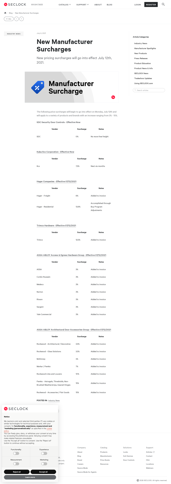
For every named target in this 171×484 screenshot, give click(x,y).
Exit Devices (128, 456)
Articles (149, 452)
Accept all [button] (43, 472)
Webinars (149, 468)
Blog (109, 4)
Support (81, 4)
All (11, 19)
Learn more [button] (30, 477)
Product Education (142, 63)
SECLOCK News (141, 73)
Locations (150, 464)
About (98, 4)
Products (103, 452)
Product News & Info (143, 68)
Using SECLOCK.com (143, 83)
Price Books (105, 460)
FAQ (147, 460)
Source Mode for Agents (87, 472)
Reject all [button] (17, 472)
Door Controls (128, 460)
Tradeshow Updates (143, 78)
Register (151, 4)
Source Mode (82, 468)
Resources (104, 464)
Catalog (63, 4)
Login (137, 4)
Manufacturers (106, 456)
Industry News (14, 34)
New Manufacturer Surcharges (27, 13)
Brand (79, 460)
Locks (125, 452)
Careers (80, 464)
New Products (140, 53)
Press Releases (141, 58)
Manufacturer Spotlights (145, 48)
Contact (149, 456)
